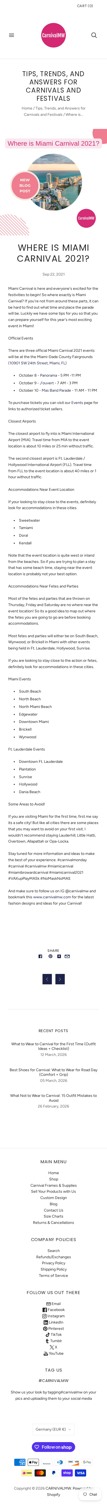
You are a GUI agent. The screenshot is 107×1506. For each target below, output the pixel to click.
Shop (53, 1179)
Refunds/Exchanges (53, 1257)
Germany (51, 1429)
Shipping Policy (54, 1269)
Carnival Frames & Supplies (53, 1185)
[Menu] (11, 35)
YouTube (56, 1353)
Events (77, 402)
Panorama (48, 375)
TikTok (56, 1334)
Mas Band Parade (56, 390)
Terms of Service (53, 1275)
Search (53, 1250)
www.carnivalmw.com (52, 897)
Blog (53, 1204)
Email (56, 1303)
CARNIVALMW (58, 1488)
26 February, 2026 (53, 1106)
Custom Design (53, 1197)
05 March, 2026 (53, 1080)
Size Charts (53, 1216)
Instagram (56, 1316)
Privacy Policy (53, 1263)
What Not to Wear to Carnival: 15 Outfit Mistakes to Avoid (53, 1098)
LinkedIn (55, 1322)
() (85, 6)
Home (27, 108)
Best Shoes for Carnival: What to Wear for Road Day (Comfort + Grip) (53, 1072)
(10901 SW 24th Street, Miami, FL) (37, 363)
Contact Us (53, 1210)
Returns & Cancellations (53, 1222)
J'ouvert (47, 383)
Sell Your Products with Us (53, 1191)
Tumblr (55, 1341)
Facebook (56, 1309)
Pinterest (55, 1328)
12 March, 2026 (53, 1054)
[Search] (94, 35)
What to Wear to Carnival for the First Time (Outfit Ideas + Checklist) (53, 1046)
